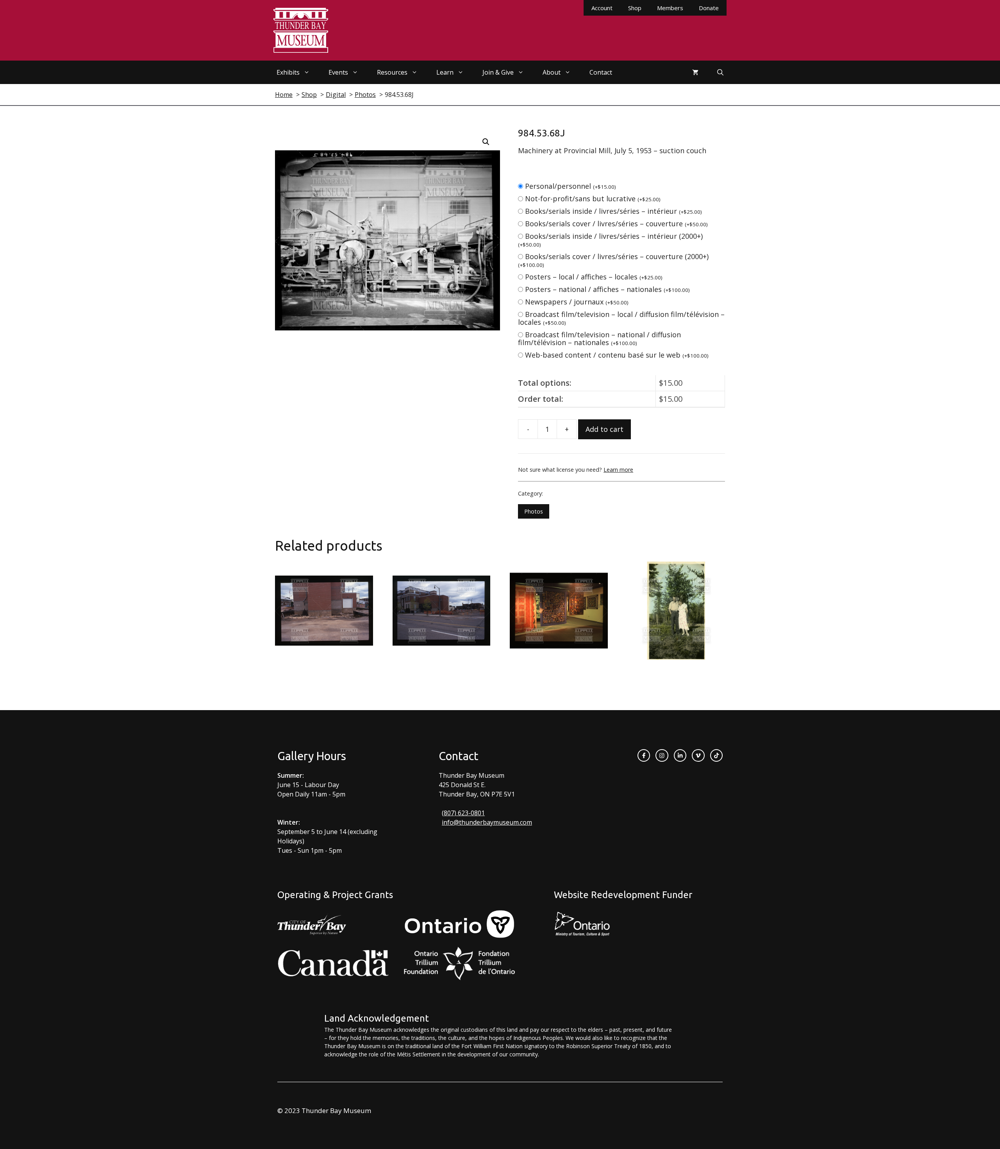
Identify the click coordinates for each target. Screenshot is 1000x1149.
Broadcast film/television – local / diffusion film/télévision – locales (621, 318)
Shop (634, 8)
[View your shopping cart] (695, 72)
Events (338, 72)
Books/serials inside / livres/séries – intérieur (613, 211)
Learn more (618, 469)
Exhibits (288, 72)
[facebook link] (644, 755)
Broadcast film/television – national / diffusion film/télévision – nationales (599, 338)
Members (670, 8)
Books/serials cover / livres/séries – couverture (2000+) (613, 260)
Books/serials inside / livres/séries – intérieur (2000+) (610, 239)
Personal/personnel (570, 186)
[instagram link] (661, 755)
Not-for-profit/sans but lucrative (593, 198)
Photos (533, 511)
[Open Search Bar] (720, 72)
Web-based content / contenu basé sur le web (617, 355)
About (552, 72)
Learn (445, 72)
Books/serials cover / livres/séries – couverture (616, 223)
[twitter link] (698, 755)
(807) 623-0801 (463, 813)
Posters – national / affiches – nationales (607, 289)
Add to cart (604, 429)
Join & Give (498, 72)
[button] (486, 142)
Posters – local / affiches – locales (593, 276)
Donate (709, 8)
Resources (392, 72)
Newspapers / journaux (577, 301)
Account (601, 8)
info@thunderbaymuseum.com (487, 822)
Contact (600, 72)
